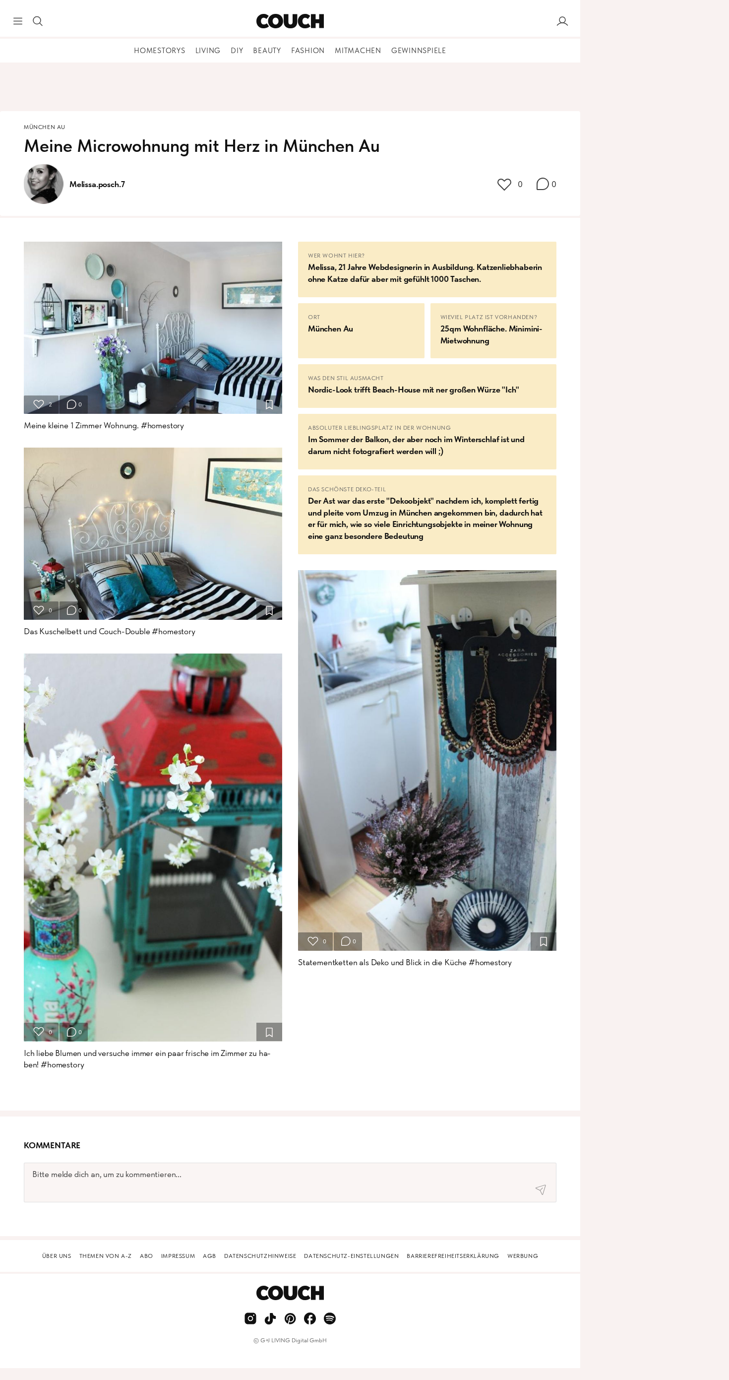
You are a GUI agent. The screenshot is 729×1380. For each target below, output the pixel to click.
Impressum (178, 1255)
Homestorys (159, 51)
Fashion (308, 51)
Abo (146, 1255)
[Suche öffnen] (38, 21)
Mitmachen (358, 51)
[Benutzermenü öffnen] (562, 21)
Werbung (522, 1255)
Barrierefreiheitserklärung (453, 1255)
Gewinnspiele (418, 51)
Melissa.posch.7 (96, 184)
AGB (209, 1255)
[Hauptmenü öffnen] (18, 21)
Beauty (267, 51)
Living (208, 51)
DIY (237, 51)
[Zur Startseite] (289, 21)
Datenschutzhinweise (260, 1255)
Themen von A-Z (105, 1255)
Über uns (56, 1255)
